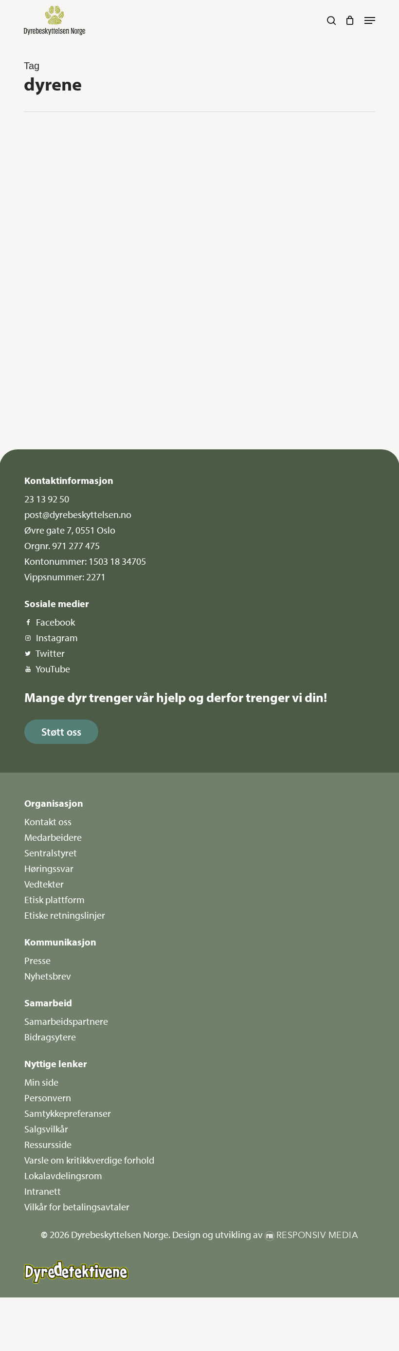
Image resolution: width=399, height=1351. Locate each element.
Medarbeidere (53, 837)
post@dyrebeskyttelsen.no (77, 514)
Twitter (50, 653)
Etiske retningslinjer (64, 915)
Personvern (47, 1098)
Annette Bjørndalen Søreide (78, 418)
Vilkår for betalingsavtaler (76, 1207)
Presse (37, 960)
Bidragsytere (50, 1037)
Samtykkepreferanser (67, 1113)
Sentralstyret (50, 853)
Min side (41, 1082)
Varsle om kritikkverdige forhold (89, 1160)
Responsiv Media (317, 1235)
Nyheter (58, 147)
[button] (369, 20)
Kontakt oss (48, 821)
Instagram (57, 637)
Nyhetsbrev (47, 976)
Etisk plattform (54, 899)
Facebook (55, 622)
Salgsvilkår (46, 1129)
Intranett (42, 1191)
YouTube (53, 669)
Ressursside (48, 1144)
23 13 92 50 (46, 499)
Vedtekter (44, 884)
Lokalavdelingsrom (63, 1175)
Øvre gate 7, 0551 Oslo (69, 530)
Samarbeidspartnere (66, 1021)
